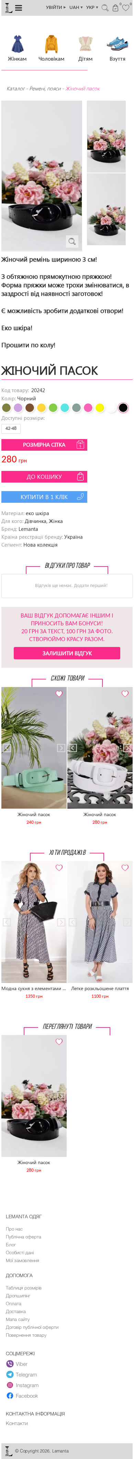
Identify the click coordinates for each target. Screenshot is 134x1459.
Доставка (16, 1311)
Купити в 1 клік (44, 497)
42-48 (10, 428)
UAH (76, 7)
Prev (10, 690)
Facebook (27, 1396)
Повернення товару (26, 1335)
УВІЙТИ (56, 7)
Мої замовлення (22, 1260)
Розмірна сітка (44, 444)
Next (58, 690)
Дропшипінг (18, 1295)
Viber (21, 1364)
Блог (11, 1244)
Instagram (27, 1385)
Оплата (13, 1303)
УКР (92, 7)
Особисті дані (20, 1252)
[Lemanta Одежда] (8, 1455)
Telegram (26, 1374)
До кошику (44, 477)
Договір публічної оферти (32, 1327)
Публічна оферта (23, 1236)
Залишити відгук (67, 653)
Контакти (17, 1423)
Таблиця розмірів (24, 1287)
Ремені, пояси (44, 88)
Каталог (16, 88)
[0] (126, 7)
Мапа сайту (18, 1319)
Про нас (14, 1229)
